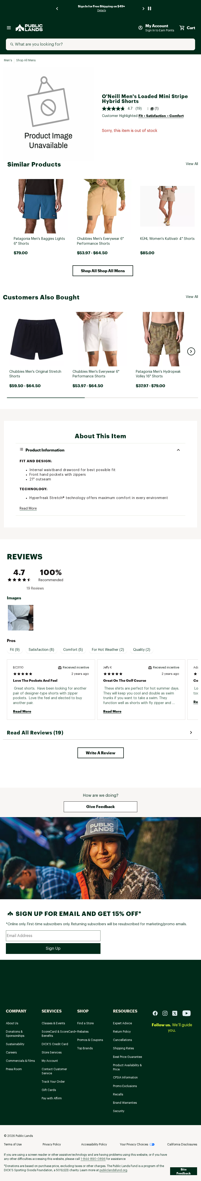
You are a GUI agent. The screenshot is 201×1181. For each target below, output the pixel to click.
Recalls (118, 1094)
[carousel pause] (149, 8)
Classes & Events (53, 1023)
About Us (12, 1023)
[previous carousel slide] (57, 8)
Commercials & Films (20, 1060)
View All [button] (192, 164)
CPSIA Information (125, 1077)
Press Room (14, 1069)
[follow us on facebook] (157, 1012)
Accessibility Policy (94, 1144)
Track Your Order (53, 1081)
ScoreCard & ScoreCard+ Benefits (59, 1033)
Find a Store (85, 1023)
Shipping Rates (123, 1048)
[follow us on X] (177, 1012)
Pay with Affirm (52, 1098)
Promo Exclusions (125, 1086)
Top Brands (85, 1048)
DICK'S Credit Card (55, 1044)
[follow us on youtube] (186, 1012)
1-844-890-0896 (93, 1158)
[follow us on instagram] (167, 1012)
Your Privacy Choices (134, 1144)
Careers (11, 1052)
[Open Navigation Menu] (9, 28)
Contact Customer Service (54, 1071)
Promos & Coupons (90, 1040)
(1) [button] (157, 108)
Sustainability (15, 1044)
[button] (103, 270)
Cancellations (122, 1040)
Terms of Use (13, 1144)
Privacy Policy (52, 1144)
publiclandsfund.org (113, 1170)
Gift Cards (49, 1090)
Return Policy (122, 1031)
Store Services (52, 1052)
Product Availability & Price (127, 1067)
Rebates (82, 1031)
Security (118, 1111)
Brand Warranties (125, 1102)
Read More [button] (28, 508)
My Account (50, 1060)
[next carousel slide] (144, 8)
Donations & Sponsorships (15, 1033)
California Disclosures (182, 1144)
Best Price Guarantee (127, 1056)
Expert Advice (122, 1023)
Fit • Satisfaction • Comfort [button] (161, 116)
